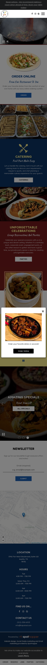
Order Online (23, 351)
